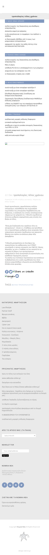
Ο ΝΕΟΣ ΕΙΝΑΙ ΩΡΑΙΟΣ (15, 21)
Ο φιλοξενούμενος (9, 352)
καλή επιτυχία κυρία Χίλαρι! (14, 135)
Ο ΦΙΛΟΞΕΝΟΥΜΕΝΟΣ (15, 82)
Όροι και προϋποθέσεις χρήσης (14, 502)
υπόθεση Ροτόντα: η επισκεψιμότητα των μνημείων (24, 68)
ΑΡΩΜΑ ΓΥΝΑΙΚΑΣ (13, 114)
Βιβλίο (4, 318)
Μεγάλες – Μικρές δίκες (11, 338)
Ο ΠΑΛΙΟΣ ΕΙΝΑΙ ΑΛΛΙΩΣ (16, 55)
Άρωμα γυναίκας (8, 314)
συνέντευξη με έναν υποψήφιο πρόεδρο (19, 90)
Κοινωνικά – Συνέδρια (10, 335)
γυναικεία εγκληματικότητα (15, 122)
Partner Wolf (7, 311)
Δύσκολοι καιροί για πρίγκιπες (15, 31)
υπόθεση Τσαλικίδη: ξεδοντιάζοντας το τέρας (19, 400)
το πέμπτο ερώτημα (9, 404)
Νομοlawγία (6, 342)
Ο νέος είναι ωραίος (9, 345)
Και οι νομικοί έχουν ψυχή (11, 328)
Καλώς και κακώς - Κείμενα (29, 199)
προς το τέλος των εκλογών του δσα (16, 374)
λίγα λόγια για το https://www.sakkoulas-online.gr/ (21, 387)
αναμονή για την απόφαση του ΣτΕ (17, 71)
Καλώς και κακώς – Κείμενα (12, 331)
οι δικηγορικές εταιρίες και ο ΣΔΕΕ (17, 74)
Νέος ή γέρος (10, 65)
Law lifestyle (6, 307)
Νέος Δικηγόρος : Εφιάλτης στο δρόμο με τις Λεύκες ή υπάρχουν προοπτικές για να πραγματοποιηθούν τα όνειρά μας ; (24, 393)
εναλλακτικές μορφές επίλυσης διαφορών (20, 119)
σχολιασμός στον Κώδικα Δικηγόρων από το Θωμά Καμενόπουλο (21, 409)
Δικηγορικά (6, 321)
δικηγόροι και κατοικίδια (11, 382)
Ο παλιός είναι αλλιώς (10, 348)
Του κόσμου (6, 359)
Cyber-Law (6, 324)
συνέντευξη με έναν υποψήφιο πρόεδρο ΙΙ (20, 87)
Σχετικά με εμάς (8, 506)
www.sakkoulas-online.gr (11, 378)
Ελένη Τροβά (9, 201)
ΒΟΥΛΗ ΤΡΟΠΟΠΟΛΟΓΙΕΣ (22, 285)
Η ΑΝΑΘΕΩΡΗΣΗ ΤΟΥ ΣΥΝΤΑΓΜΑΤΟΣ (16, 415)
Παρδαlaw (6, 355)
